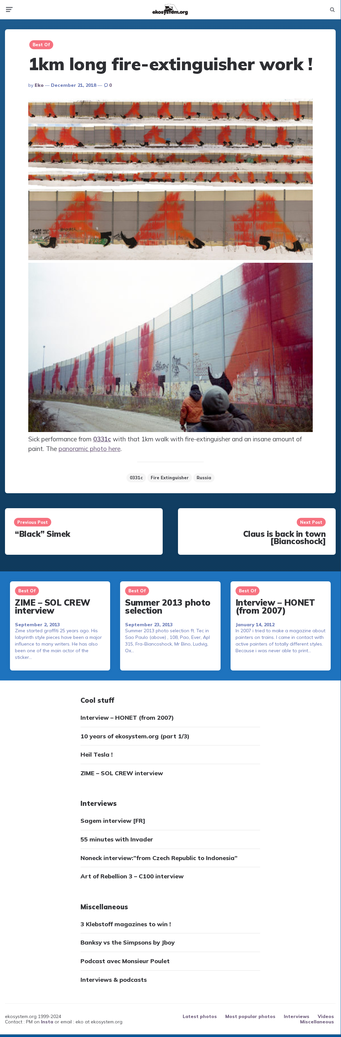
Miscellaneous (317, 1022)
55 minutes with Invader (117, 839)
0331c (136, 477)
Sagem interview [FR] (113, 820)
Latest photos (200, 1016)
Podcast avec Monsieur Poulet (125, 961)
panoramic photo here (89, 449)
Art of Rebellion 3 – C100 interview (132, 876)
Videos (326, 1016)
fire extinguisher (170, 477)
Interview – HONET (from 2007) (275, 606)
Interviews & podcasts (114, 979)
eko (39, 85)
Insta (47, 1022)
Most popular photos (250, 1016)
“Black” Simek (42, 534)
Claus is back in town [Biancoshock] (284, 537)
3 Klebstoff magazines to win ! (126, 924)
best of (41, 44)
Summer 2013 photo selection (168, 606)
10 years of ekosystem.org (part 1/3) (135, 736)
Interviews (296, 1016)
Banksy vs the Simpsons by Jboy (128, 942)
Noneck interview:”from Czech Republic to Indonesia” (159, 858)
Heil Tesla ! (97, 754)
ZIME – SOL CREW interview (52, 606)
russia (204, 477)
